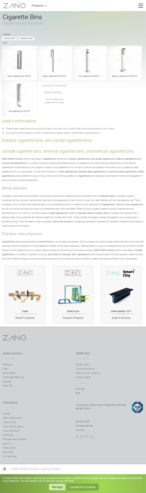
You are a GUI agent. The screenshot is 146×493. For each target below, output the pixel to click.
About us (7, 443)
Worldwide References (13, 377)
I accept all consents (82, 487)
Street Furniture (12, 353)
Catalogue (7, 364)
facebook (77, 436)
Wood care (8, 435)
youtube (91, 436)
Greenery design (83, 377)
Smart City (8, 386)
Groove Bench (9, 373)
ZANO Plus (83, 353)
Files (5, 369)
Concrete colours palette (14, 439)
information (10, 402)
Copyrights (8, 452)
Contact (6, 413)
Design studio (82, 364)
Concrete (80, 389)
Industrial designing (85, 369)
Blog (78, 393)
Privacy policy (9, 448)
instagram (81, 436)
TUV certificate (9, 456)
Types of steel (9, 422)
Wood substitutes (11, 431)
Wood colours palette (13, 426)
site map (80, 430)
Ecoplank (7, 381)
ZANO (14, 5)
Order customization (12, 418)
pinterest (86, 436)
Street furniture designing (88, 373)
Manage (57, 487)
